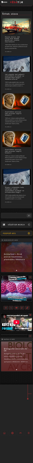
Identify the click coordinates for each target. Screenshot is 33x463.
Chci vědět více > (8, 52)
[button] (16, 288)
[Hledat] (29, 215)
